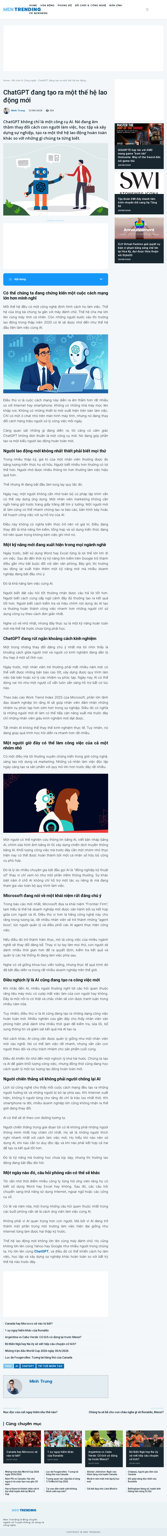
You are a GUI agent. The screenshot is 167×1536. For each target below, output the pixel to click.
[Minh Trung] (7, 111)
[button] (147, 9)
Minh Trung (18, 110)
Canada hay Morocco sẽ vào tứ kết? (29, 1323)
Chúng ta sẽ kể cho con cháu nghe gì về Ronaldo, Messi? (126, 1412)
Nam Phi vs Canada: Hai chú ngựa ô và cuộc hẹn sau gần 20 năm (21, 1481)
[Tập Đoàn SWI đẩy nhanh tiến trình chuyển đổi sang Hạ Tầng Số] (139, 183)
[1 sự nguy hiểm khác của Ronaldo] (63, 1438)
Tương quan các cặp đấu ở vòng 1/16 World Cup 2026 (63, 1480)
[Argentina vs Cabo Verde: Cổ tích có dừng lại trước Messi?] (104, 1438)
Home (6, 80)
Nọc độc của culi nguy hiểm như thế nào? (30, 1412)
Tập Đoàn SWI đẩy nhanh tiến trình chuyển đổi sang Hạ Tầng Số (137, 202)
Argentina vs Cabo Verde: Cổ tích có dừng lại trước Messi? (43, 1337)
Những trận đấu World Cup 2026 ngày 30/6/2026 (36, 1350)
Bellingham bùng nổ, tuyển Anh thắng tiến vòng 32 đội (144, 1490)
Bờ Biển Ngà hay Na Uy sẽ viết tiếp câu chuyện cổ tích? (40, 1344)
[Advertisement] (83, 48)
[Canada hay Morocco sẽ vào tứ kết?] (22, 1438)
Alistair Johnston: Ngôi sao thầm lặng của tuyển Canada (102, 1473)
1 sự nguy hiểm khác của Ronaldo (27, 1330)
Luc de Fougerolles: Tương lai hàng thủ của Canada (38, 1357)
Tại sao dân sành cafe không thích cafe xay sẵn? (61, 1490)
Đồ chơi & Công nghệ (24, 80)
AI (16, 1366)
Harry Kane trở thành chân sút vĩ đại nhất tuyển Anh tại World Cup (22, 1491)
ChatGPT (28, 1366)
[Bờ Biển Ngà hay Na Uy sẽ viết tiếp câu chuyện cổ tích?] (145, 1438)
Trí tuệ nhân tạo (50, 1366)
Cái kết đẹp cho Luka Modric (102, 1488)
